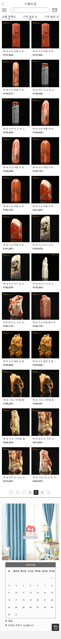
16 (30, 492)
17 (36, 492)
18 (42, 492)
